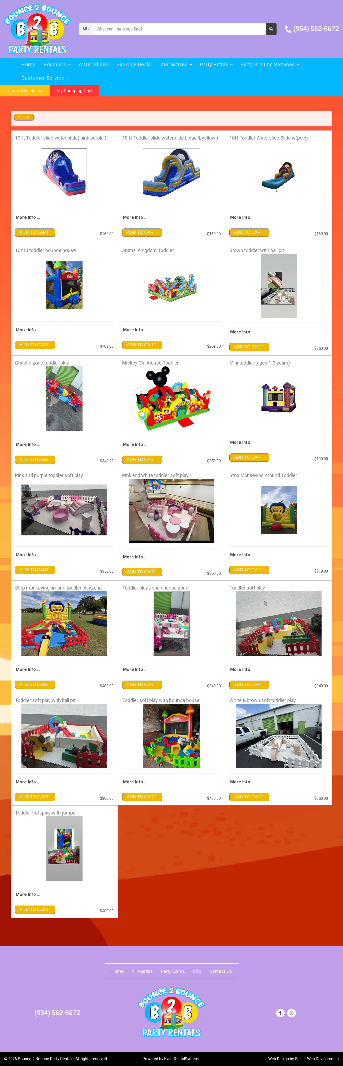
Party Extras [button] (215, 64)
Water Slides (94, 64)
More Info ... (28, 217)
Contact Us (220, 971)
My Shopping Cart (74, 90)
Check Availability (25, 90)
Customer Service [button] (43, 78)
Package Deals (134, 64)
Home (28, 64)
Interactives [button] (174, 64)
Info (197, 971)
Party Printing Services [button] (268, 64)
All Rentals (142, 971)
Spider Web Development (317, 1058)
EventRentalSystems (182, 1058)
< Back (23, 117)
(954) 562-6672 (316, 29)
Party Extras (173, 971)
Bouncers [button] (56, 64)
